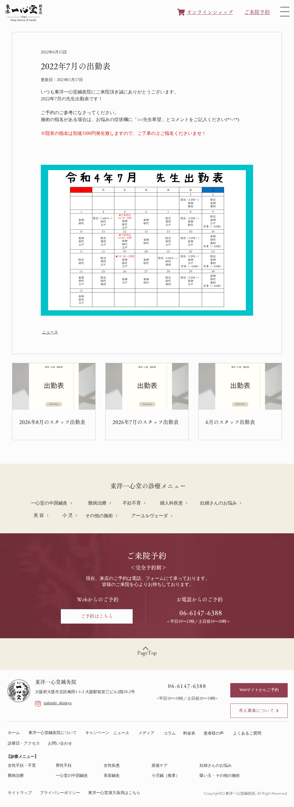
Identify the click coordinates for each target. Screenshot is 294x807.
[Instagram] (38, 704)
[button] (284, 11)
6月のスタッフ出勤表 (230, 422)
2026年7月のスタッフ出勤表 (146, 422)
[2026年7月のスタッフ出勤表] (147, 386)
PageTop (147, 652)
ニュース (50, 332)
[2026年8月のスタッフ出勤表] (53, 386)
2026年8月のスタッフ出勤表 (52, 422)
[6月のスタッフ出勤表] (240, 386)
